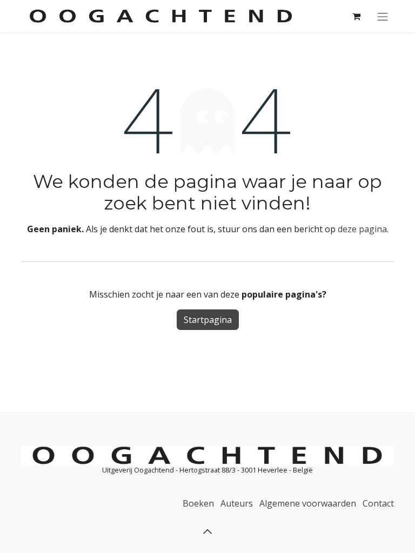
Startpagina (208, 320)
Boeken (198, 503)
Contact (378, 503)
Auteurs (236, 503)
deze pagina (362, 229)
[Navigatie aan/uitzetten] (382, 16)
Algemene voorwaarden (307, 503)
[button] (207, 531)
